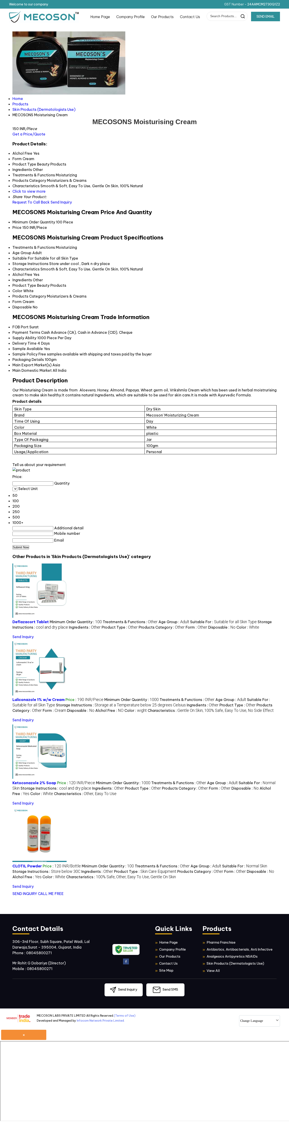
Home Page (100, 16)
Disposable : (221, 627)
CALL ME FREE (51, 893)
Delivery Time (24, 343)
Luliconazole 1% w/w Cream (38, 699)
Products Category (29, 296)
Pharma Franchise (221, 942)
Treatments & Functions (33, 247)
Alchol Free (22, 274)
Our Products (162, 16)
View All (213, 970)
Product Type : (120, 627)
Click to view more (29, 191)
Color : (247, 627)
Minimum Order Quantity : (76, 622)
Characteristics (26, 269)
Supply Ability (24, 338)
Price (16, 227)
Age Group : (173, 622)
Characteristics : (211, 710)
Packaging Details (28, 359)
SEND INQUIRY (24, 893)
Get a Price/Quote (28, 134)
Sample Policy (24, 354)
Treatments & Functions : (130, 622)
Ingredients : (85, 627)
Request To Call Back (31, 202)
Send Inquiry (61, 202)
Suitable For (23, 258)
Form (17, 301)
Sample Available (27, 348)
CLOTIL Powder (27, 866)
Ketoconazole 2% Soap (34, 783)
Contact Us (190, 16)
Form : (196, 627)
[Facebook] (126, 963)
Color (17, 291)
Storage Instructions (30, 263)
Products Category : (162, 627)
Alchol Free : (109, 710)
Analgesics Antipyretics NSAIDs (232, 956)
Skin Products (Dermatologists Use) (235, 963)
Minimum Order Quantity (33, 222)
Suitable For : (223, 622)
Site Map (166, 970)
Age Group (21, 253)
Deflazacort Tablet (30, 622)
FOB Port (20, 327)
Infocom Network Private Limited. (101, 1020)
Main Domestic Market (32, 370)
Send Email (265, 16)
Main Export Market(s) (31, 365)
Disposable (22, 307)
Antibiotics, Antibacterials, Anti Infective (240, 949)
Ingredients (22, 280)
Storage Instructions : (121, 705)
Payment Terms (26, 332)
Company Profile (130, 16)
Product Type (24, 285)
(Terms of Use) (124, 1015)
